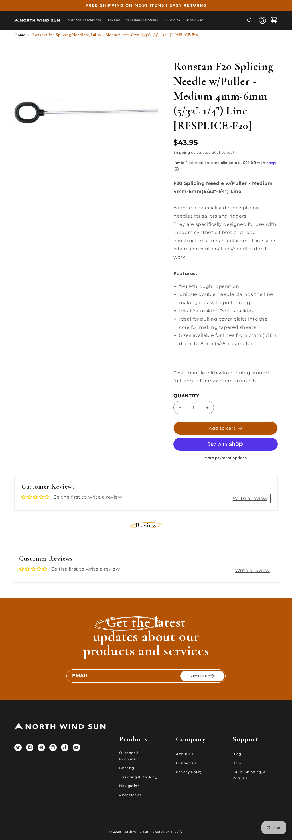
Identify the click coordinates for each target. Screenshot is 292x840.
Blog (236, 754)
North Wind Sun (136, 831)
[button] (250, 20)
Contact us (186, 763)
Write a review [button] (250, 498)
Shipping (181, 152)
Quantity (186, 395)
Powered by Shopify (166, 831)
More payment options (225, 458)
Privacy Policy (189, 772)
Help (236, 763)
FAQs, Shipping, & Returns (248, 775)
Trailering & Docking (138, 777)
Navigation (129, 786)
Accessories (130, 795)
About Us (185, 754)
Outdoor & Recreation (129, 756)
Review (146, 525)
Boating (126, 768)
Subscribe (199, 676)
